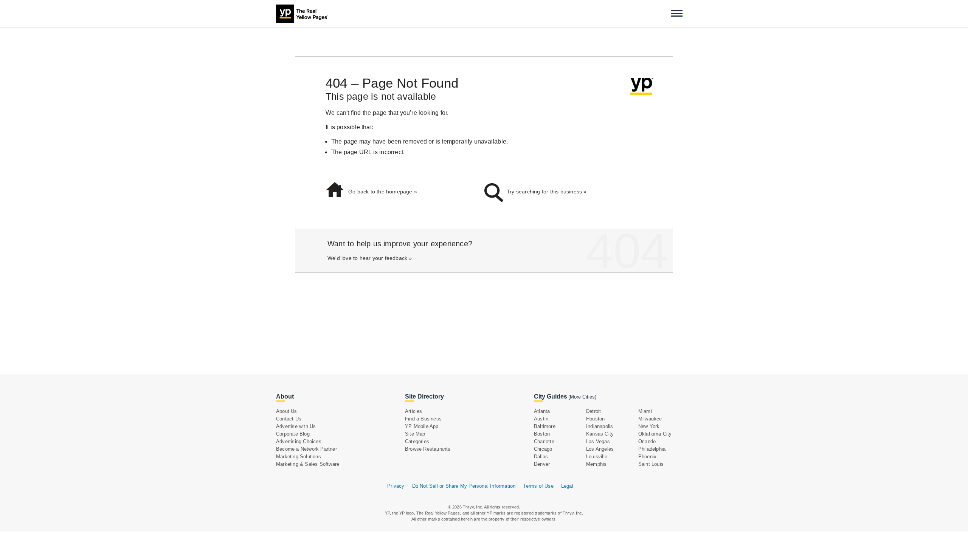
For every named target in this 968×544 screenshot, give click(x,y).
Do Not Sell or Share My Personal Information (464, 486)
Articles (413, 411)
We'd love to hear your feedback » (369, 258)
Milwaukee (650, 419)
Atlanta (542, 411)
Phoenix (647, 456)
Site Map (415, 434)
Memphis (596, 464)
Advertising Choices (298, 441)
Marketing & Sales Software (307, 464)
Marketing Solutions (298, 456)
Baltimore (544, 426)
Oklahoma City (655, 434)
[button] (677, 13)
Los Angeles (600, 449)
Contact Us (288, 419)
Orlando (647, 441)
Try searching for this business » (547, 192)
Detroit (593, 411)
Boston (542, 434)
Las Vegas (598, 441)
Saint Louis (651, 464)
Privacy (395, 486)
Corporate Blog (293, 434)
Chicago (543, 449)
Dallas (541, 456)
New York (649, 426)
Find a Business (423, 419)
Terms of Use (538, 486)
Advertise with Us (296, 426)
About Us (286, 411)
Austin (541, 419)
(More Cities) (582, 397)
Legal (567, 486)
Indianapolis (599, 426)
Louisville (596, 456)
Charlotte (544, 441)
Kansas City (600, 434)
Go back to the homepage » (382, 192)
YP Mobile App (422, 426)
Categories (417, 441)
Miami (645, 411)
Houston (595, 419)
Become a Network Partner (306, 449)
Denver (542, 464)
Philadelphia (652, 449)
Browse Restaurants (428, 449)
